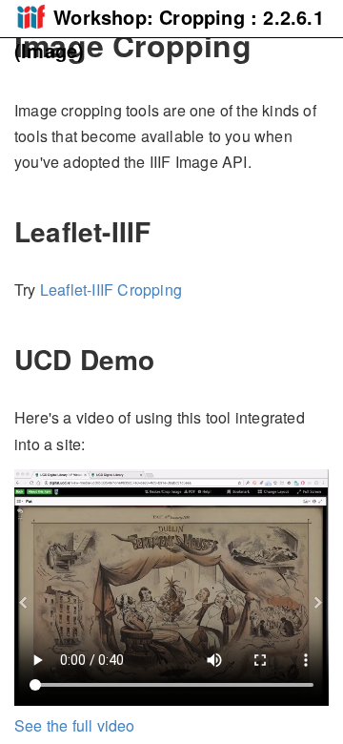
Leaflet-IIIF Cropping (111, 289)
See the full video (74, 725)
